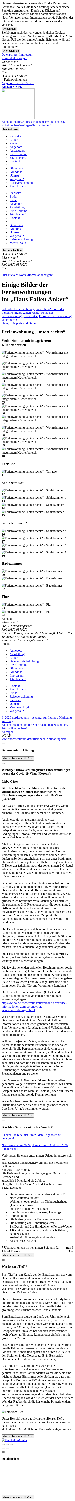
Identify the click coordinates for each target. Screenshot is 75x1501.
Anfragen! (8, 732)
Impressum (26, 54)
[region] (37, 58)
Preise (13, 143)
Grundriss (16, 172)
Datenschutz (9, 54)
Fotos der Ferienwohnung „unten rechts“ (33, 310)
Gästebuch (16, 168)
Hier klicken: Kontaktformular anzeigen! (27, 275)
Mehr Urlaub (18, 186)
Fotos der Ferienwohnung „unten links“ (27, 309)
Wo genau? (17, 179)
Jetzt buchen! (18, 157)
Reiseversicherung (21, 182)
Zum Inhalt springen (14, 58)
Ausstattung (17, 150)
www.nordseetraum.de (16, 739)
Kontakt (15, 161)
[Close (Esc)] (3, 1444)
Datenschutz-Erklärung (24, 661)
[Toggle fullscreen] (7, 1444)
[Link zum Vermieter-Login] (14, 1440)
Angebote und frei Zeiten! (18, 84)
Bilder (13, 139)
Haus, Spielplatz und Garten (19, 323)
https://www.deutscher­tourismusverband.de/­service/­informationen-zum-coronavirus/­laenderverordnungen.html (34, 1006)
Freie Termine (18, 154)
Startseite (15, 136)
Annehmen (9, 28)
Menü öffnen (10, 129)
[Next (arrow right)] (7, 1448)
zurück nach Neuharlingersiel (48, 739)
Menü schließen (12, 250)
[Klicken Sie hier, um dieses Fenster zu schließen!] (3, 743)
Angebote (16, 147)
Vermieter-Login (20, 707)
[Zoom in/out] (11, 1444)
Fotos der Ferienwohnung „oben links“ (27, 314)
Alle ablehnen (11, 50)
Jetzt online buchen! (14, 728)
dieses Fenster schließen (17, 758)
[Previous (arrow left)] (3, 1448)
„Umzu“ (15, 175)
